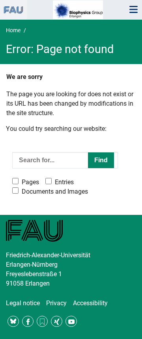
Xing (56, 321)
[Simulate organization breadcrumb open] (13, 10)
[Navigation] (133, 10)
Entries (64, 182)
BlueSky (13, 321)
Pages (30, 182)
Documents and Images (55, 191)
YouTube (71, 321)
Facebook (28, 321)
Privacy (56, 303)
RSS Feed (42, 321)
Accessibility (90, 303)
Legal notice (23, 303)
